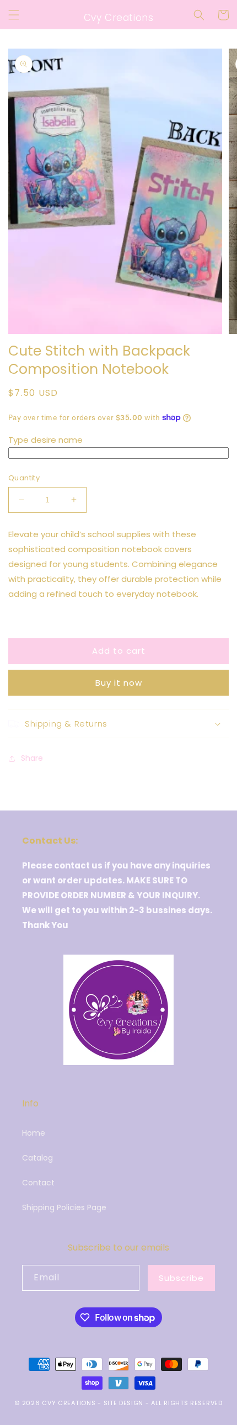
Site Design (124, 1402)
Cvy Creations (68, 1402)
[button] (14, 15)
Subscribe (181, 1278)
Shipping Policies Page (64, 1207)
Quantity (24, 478)
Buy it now (118, 682)
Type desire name (45, 440)
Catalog (37, 1157)
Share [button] (32, 758)
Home (33, 1132)
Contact (38, 1182)
